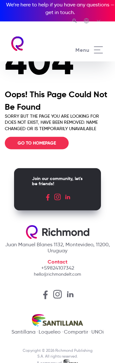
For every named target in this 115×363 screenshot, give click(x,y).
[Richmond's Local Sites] (92, 21)
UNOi (97, 332)
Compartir (76, 332)
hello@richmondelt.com (57, 274)
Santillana (23, 332)
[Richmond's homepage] (33, 43)
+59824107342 (57, 268)
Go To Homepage (37, 143)
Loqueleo (50, 332)
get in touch (59, 12)
